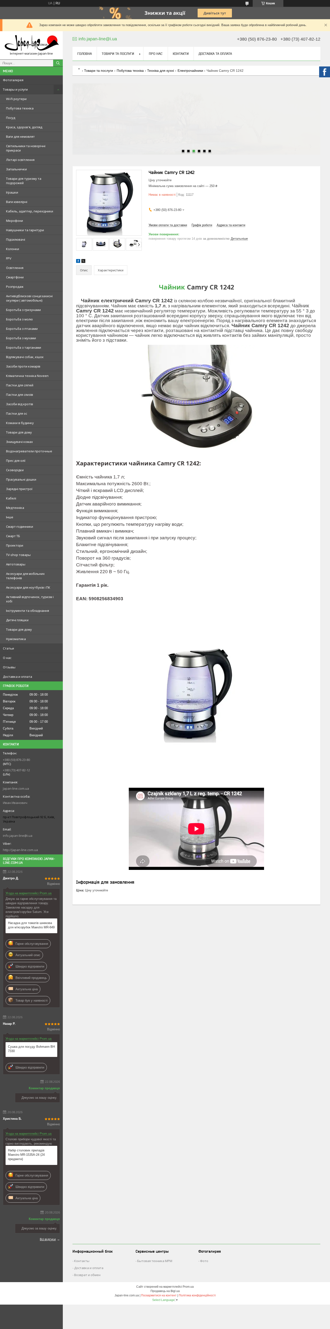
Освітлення (14, 268)
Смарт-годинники (19, 526)
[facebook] (78, 262)
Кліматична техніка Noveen (27, 376)
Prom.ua (188, 1286)
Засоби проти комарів (23, 366)
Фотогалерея (13, 80)
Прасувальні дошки (21, 479)
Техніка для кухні (160, 70)
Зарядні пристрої (19, 489)
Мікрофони (14, 220)
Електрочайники (190, 70)
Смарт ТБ (13, 536)
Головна (84, 54)
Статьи (8, 648)
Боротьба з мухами (21, 338)
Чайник (172, 287)
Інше (9, 517)
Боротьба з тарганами (23, 347)
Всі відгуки (48, 1239)
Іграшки (12, 192)
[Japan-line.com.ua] (31, 43)
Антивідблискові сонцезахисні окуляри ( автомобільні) (29, 298)
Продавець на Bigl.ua (165, 1291)
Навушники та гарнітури (25, 230)
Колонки (12, 249)
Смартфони (15, 277)
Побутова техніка (20, 108)
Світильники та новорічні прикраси (25, 148)
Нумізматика (16, 639)
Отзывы (9, 667)
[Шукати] (58, 63)
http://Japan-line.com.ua (20, 850)
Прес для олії (15, 460)
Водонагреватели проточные (29, 451)
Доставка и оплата (17, 676)
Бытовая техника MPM (154, 1261)
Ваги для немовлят (20, 136)
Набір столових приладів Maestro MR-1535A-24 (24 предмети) (26, 1154)
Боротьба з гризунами (23, 310)
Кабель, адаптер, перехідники (29, 211)
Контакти (181, 54)
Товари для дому (19, 432)
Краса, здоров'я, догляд (24, 127)
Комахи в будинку (20, 423)
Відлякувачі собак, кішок (25, 357)
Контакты (81, 1261)
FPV (8, 258)
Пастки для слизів (19, 394)
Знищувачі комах (19, 442)
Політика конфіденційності (197, 1295)
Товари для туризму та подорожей (23, 180)
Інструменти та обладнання (27, 610)
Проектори (14, 545)
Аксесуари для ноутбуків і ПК (28, 587)
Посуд (10, 118)
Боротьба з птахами (22, 328)
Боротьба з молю (19, 319)
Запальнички (16, 169)
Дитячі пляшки (17, 620)
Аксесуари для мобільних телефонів (25, 575)
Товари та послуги (118, 54)
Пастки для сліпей (19, 385)
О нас (7, 658)
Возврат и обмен (87, 1275)
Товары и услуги (15, 89)
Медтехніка (15, 508)
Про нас (155, 54)
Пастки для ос (16, 413)
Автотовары (15, 564)
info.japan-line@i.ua (17, 835)
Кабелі (11, 498)
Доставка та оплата (215, 54)
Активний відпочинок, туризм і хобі (30, 599)
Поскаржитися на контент (159, 1295)
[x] (83, 262)
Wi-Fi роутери (16, 99)
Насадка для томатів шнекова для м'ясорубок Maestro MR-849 (31, 925)
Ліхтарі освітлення (20, 160)
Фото (204, 1261)
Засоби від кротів (19, 404)
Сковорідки (15, 470)
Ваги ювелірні (16, 202)
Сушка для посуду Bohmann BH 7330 (31, 1049)
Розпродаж (14, 286)
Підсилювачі (15, 239)
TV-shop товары (18, 555)
